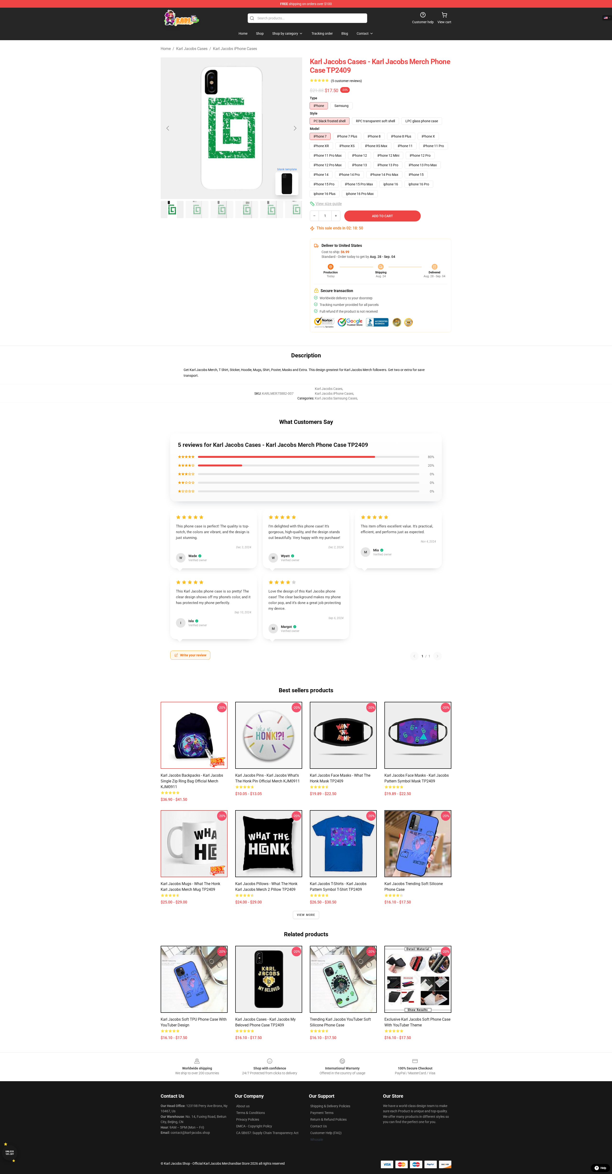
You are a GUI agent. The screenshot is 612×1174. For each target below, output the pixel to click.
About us (243, 1106)
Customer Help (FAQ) (326, 1133)
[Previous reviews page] (414, 656)
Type (313, 98)
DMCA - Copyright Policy (254, 1126)
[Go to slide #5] (271, 209)
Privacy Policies (247, 1119)
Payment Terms (321, 1113)
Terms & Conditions (250, 1113)
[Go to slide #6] (296, 209)
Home (166, 48)
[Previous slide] (168, 128)
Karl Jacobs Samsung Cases (336, 398)
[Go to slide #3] (221, 209)
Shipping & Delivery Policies (330, 1106)
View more (306, 915)
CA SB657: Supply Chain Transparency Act (267, 1133)
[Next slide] (295, 128)
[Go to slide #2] (197, 209)
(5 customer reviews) (346, 81)
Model (314, 129)
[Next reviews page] (437, 656)
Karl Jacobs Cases (192, 48)
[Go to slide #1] (172, 209)
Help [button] (603, 1168)
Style (313, 113)
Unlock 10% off (9, 1152)
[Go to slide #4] (246, 209)
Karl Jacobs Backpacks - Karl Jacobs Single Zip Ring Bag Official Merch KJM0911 (192, 781)
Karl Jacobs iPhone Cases (235, 48)
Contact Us (318, 1126)
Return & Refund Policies (328, 1119)
